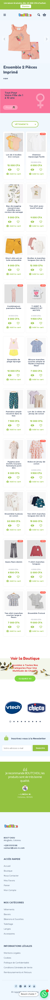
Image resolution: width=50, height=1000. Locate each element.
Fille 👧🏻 (10, 107)
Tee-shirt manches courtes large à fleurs (14, 615)
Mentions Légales (12, 953)
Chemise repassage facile (36, 156)
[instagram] (21, 986)
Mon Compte (10, 890)
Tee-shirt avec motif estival (36, 207)
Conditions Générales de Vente (18, 967)
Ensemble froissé (36, 613)
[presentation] (4, 39)
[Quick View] (9, 169)
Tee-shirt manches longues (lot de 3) (36, 515)
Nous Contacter (11, 876)
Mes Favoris (9, 880)
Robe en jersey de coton (36, 463)
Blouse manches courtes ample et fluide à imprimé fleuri (36, 362)
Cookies (7, 958)
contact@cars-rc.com (14, 848)
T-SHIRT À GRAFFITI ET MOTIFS (36, 308)
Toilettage (8, 924)
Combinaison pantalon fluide (13, 307)
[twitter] (30, 986)
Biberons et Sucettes (13, 919)
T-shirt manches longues (36, 563)
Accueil (7, 866)
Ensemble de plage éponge (14, 360)
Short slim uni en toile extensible (13, 259)
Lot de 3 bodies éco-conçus (13, 156)
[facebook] (16, 986)
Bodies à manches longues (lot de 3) (36, 259)
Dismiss (25, 6)
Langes (7, 929)
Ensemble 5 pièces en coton (14, 515)
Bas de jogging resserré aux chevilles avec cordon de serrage (14, 209)
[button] (4, 14)
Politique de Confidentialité (16, 962)
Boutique (8, 871)
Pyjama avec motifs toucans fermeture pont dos (13, 465)
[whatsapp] (25, 986)
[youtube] (34, 986)
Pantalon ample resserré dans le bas (14, 414)
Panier (7, 885)
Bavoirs (7, 914)
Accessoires (9, 934)
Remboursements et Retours (17, 972)
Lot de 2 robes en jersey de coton (36, 413)
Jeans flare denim (13, 562)
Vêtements (21, 124)
